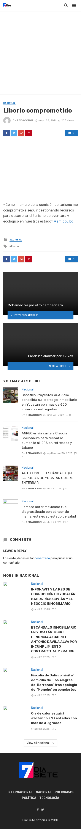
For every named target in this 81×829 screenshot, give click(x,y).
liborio (15, 246)
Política (29, 798)
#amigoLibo (63, 221)
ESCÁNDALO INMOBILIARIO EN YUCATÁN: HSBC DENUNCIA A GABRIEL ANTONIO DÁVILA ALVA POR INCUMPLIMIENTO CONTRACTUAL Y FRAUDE (54, 639)
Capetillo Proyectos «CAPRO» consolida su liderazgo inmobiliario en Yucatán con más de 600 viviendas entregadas (49, 402)
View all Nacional (38, 743)
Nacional (9, 103)
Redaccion (25, 120)
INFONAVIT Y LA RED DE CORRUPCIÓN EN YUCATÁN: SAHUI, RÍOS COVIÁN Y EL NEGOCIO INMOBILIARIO (53, 596)
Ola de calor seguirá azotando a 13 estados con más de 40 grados (54, 718)
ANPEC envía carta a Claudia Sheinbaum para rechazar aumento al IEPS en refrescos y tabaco (47, 440)
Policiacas (64, 792)
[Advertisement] (40, 53)
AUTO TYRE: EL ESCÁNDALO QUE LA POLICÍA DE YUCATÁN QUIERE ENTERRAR (47, 478)
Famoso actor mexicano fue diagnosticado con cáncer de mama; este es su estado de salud (49, 511)
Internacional (20, 792)
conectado (42, 558)
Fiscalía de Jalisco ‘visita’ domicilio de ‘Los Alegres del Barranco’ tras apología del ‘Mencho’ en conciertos (54, 682)
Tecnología (49, 798)
